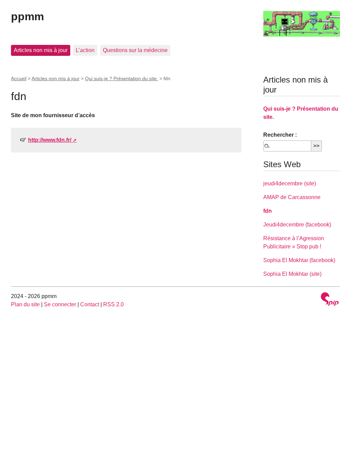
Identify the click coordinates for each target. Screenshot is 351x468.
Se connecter (60, 304)
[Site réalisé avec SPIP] (329, 300)
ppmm (27, 16)
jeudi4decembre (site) (289, 183)
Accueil (18, 78)
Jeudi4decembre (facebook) (297, 224)
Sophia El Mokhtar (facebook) (299, 260)
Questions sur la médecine (135, 50)
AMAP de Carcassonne (291, 197)
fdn (267, 211)
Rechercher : (280, 135)
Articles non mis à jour (41, 50)
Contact (89, 304)
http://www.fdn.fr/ (49, 140)
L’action (85, 50)
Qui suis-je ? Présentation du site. (121, 78)
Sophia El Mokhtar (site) (292, 274)
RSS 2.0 (113, 304)
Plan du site (25, 304)
